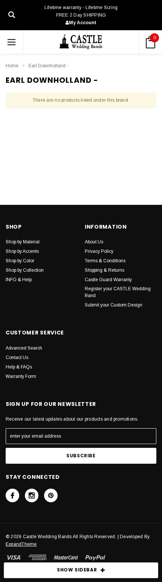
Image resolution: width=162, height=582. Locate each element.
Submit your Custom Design (113, 305)
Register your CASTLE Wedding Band (118, 292)
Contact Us (17, 357)
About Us (94, 242)
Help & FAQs (19, 367)
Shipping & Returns (104, 270)
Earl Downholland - (48, 65)
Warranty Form (21, 376)
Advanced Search (24, 348)
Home (12, 65)
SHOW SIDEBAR (77, 570)
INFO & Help (19, 279)
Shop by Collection (25, 270)
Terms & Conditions (105, 260)
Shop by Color (20, 260)
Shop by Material (23, 242)
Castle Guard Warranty (108, 279)
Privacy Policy (99, 251)
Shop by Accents (22, 251)
